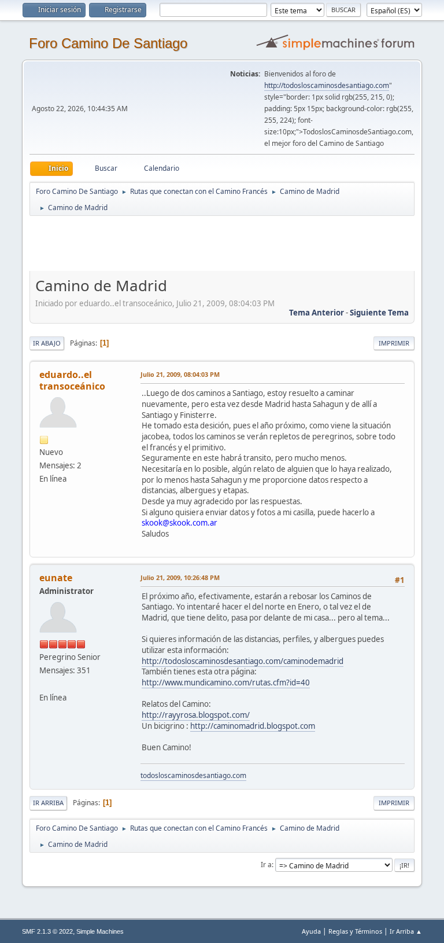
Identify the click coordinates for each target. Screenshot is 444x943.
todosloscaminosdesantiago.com (193, 775)
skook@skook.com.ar (179, 523)
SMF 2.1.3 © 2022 (47, 931)
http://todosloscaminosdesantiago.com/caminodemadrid (242, 661)
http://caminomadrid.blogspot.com (252, 726)
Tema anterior (316, 312)
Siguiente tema (379, 312)
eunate (55, 577)
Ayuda (311, 931)
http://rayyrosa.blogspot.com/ (196, 715)
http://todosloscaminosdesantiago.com (326, 85)
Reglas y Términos (355, 931)
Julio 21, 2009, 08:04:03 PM (180, 374)
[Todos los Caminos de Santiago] (44, 683)
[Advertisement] (233, 243)
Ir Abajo (47, 343)
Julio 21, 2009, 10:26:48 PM (180, 577)
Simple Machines (100, 931)
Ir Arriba (48, 802)
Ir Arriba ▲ (406, 931)
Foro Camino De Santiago (108, 43)
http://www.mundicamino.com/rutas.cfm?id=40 (226, 682)
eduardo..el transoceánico (72, 380)
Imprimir (394, 343)
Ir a (266, 864)
